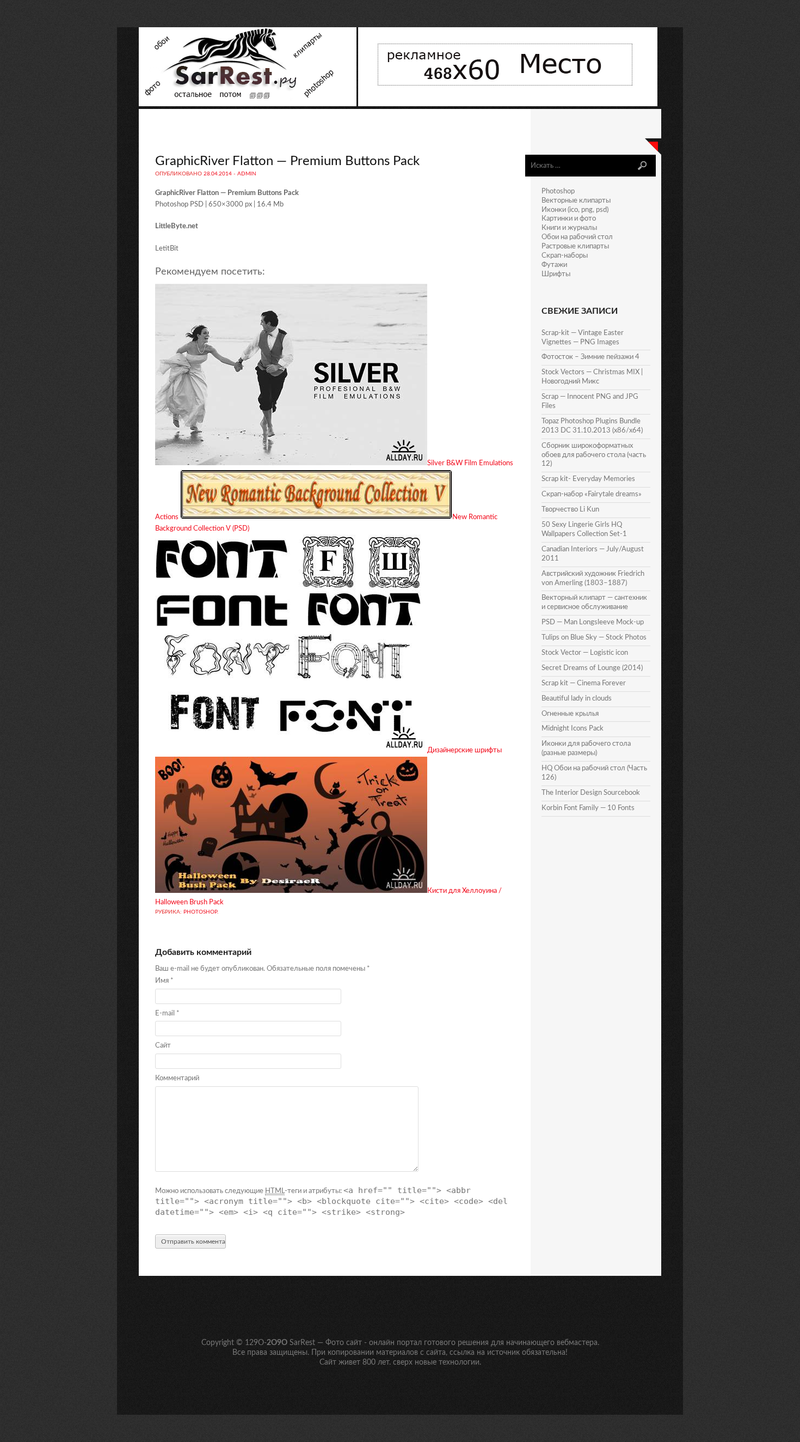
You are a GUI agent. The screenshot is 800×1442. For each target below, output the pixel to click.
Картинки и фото (568, 218)
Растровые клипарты (575, 246)
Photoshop (200, 912)
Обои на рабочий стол (577, 237)
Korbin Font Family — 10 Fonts (588, 808)
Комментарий (177, 1078)
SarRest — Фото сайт (326, 1343)
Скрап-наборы (564, 255)
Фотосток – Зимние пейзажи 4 (590, 357)
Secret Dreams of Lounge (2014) (592, 668)
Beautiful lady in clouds (576, 698)
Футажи (554, 265)
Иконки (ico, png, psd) (574, 210)
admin (246, 174)
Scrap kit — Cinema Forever (583, 683)
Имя (164, 980)
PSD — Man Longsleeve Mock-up (592, 622)
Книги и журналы (569, 228)
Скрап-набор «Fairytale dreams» (591, 494)
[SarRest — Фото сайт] (248, 104)
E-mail (167, 1013)
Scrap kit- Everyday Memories (588, 479)
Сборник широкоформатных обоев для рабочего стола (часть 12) (593, 455)
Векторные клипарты (576, 200)
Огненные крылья (570, 713)
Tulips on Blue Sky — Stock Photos (594, 637)
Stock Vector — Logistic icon (584, 652)
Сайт (163, 1045)
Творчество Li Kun (570, 509)
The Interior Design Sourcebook (590, 792)
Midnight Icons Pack (572, 728)
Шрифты (555, 274)
